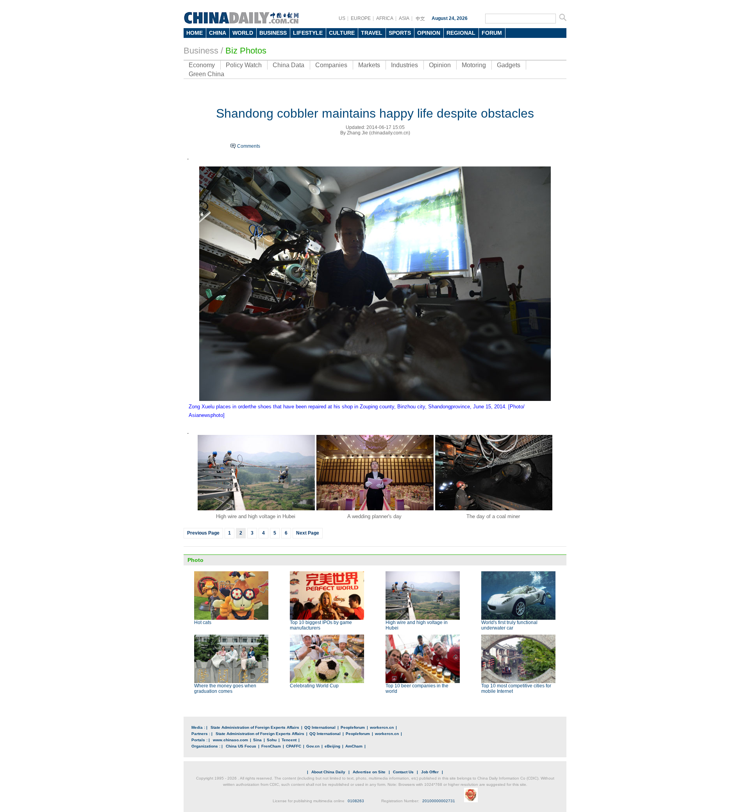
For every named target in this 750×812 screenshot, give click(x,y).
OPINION (428, 33)
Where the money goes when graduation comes (225, 688)
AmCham (353, 746)
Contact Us (403, 772)
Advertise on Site (369, 772)
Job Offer (430, 772)
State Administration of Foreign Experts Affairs (255, 727)
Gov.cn (313, 746)
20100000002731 (438, 801)
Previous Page (203, 533)
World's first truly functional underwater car (509, 625)
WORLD (242, 33)
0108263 (356, 801)
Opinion (440, 65)
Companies (331, 65)
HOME (194, 33)
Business (201, 50)
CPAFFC (293, 746)
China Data (288, 65)
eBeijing (332, 746)
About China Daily (328, 772)
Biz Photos (245, 50)
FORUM (492, 33)
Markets (369, 65)
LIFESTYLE (308, 33)
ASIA (404, 18)
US (342, 18)
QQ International (320, 727)
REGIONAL (460, 33)
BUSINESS (273, 33)
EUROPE (361, 18)
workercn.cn (382, 727)
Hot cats (202, 622)
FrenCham (271, 746)
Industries (404, 65)
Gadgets (508, 65)
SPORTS (400, 33)
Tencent (289, 740)
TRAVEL (371, 33)
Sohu (272, 740)
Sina (257, 740)
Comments (248, 146)
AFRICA (384, 18)
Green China (206, 74)
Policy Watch (244, 65)
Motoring (474, 65)
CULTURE (342, 33)
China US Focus (241, 746)
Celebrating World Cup (314, 686)
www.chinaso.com (230, 740)
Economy (202, 65)
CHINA (217, 33)
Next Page (307, 533)
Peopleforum (353, 727)
